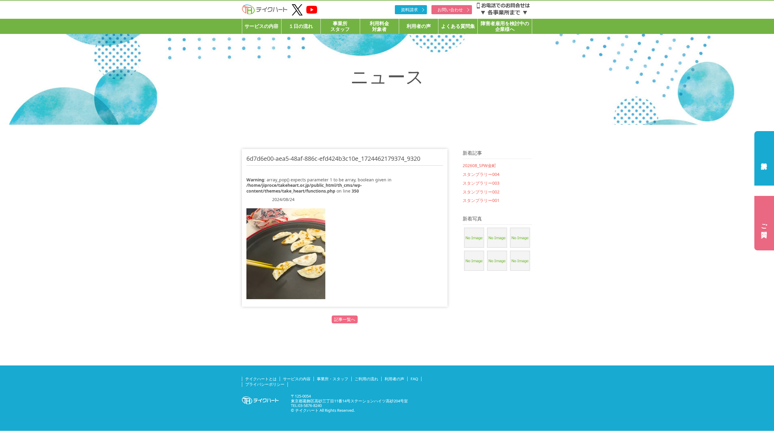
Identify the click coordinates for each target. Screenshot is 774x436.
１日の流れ (301, 26)
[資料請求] (764, 158)
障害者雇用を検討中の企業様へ (505, 26)
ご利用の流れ (366, 379)
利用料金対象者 (379, 26)
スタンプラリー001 (481, 200)
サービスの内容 (261, 26)
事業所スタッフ (340, 26)
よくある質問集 (458, 26)
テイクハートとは (261, 379)
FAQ (414, 379)
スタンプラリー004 (481, 174)
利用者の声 (419, 26)
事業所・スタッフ (332, 379)
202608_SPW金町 (479, 165)
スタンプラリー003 (481, 183)
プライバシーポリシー (265, 384)
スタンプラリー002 (481, 192)
